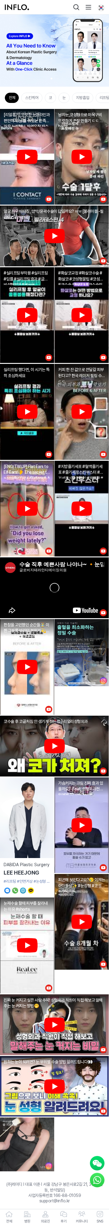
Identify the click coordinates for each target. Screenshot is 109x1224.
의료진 (45, 1221)
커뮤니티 (82, 1221)
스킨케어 (31, 97)
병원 (27, 1221)
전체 (12, 97)
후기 (64, 1221)
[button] (51, 78)
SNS (100, 1221)
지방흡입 (82, 97)
